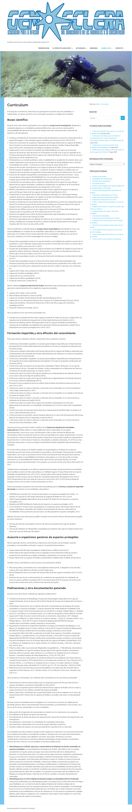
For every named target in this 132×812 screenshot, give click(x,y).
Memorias (94, 48)
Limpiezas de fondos (99, 176)
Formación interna (98, 183)
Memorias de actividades (100, 216)
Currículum (106, 48)
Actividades (80, 48)
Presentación (43, 48)
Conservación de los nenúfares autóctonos (106, 239)
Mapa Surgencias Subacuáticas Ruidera (105, 197)
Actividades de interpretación (102, 179)
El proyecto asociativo (62, 48)
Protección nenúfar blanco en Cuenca (105, 195)
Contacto (119, 48)
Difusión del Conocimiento (101, 181)
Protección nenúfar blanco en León (104, 199)
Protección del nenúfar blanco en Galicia (106, 218)
